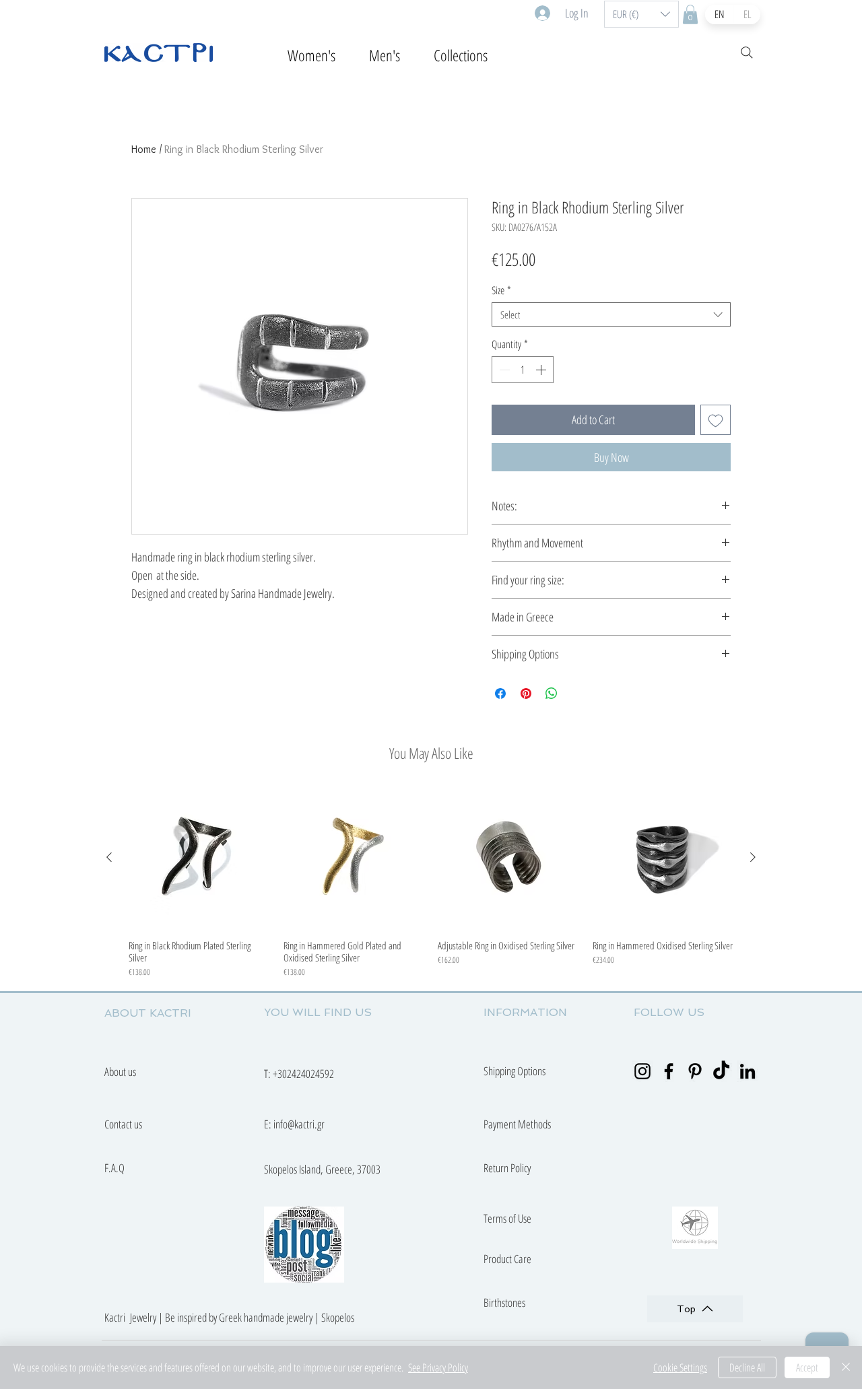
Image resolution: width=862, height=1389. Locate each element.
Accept (807, 1367)
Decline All (747, 1367)
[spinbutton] (522, 369)
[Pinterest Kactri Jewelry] (695, 1071)
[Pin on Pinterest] (526, 693)
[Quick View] (199, 857)
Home (143, 149)
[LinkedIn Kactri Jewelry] (747, 1071)
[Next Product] (753, 857)
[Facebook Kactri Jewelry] (668, 1071)
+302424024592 (303, 1073)
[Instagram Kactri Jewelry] (642, 1071)
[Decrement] (503, 369)
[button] (641, 14)
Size (501, 290)
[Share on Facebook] (500, 693)
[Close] (846, 1367)
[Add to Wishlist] (715, 420)
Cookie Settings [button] (680, 1367)
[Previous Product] (109, 857)
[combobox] (611, 314)
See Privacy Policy (438, 1367)
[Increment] (542, 369)
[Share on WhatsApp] (551, 693)
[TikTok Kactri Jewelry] (721, 1071)
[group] (431, 882)
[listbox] (641, 14)
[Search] (747, 52)
